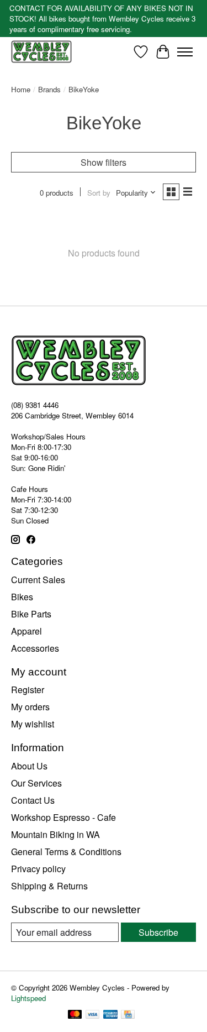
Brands (49, 89)
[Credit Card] (128, 1015)
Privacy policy (38, 868)
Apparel (26, 631)
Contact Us (33, 800)
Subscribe (158, 932)
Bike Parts (31, 613)
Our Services (36, 783)
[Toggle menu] (185, 52)
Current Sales (38, 579)
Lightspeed (28, 998)
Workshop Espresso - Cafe (63, 817)
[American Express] (110, 1015)
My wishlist (32, 723)
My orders (30, 706)
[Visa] (93, 1015)
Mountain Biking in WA (55, 834)
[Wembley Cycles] (41, 51)
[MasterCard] (75, 1015)
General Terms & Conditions (66, 851)
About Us (29, 765)
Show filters (103, 162)
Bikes (22, 596)
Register (27, 689)
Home (20, 89)
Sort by (98, 192)
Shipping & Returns (49, 885)
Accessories (35, 648)
